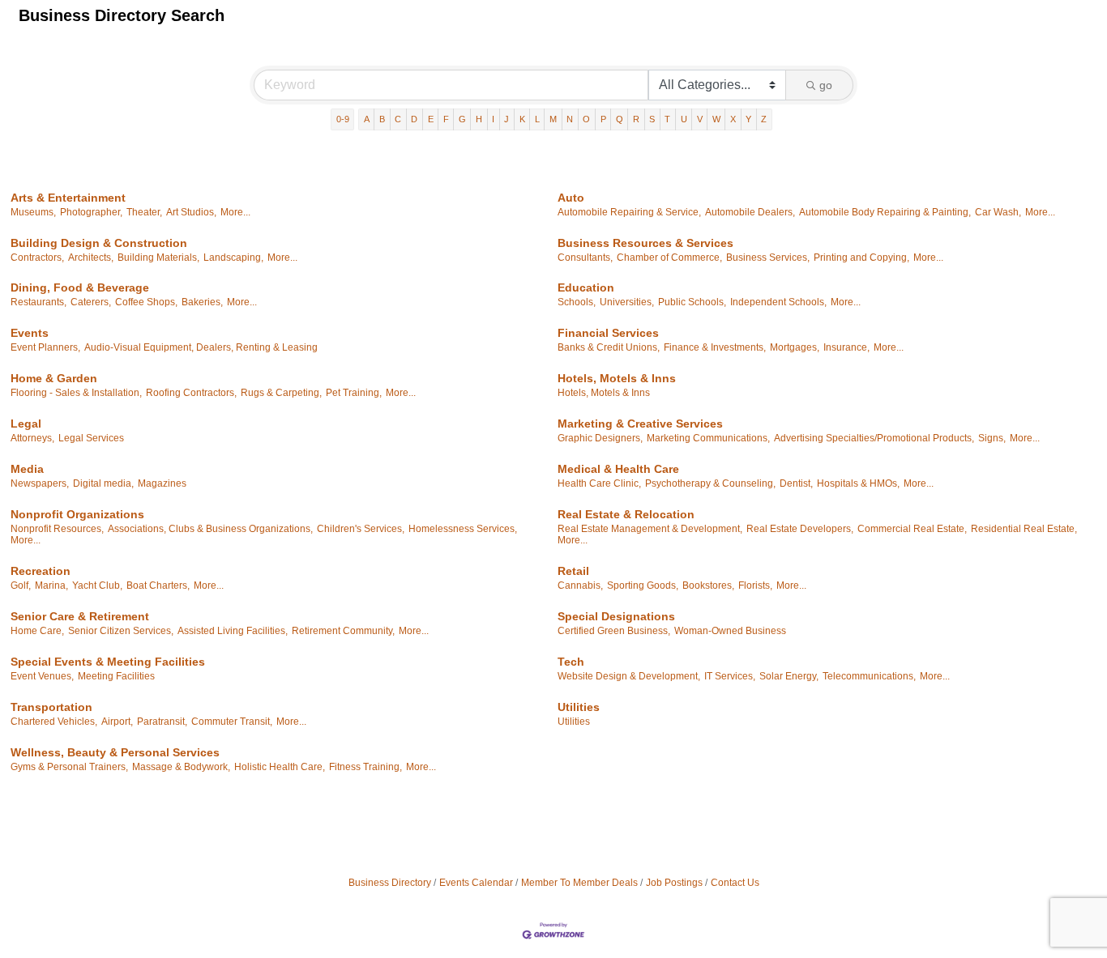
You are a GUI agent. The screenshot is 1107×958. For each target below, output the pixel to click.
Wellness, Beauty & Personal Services (115, 752)
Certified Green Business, (614, 631)
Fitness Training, (365, 767)
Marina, (51, 585)
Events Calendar (476, 882)
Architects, (90, 257)
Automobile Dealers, (750, 212)
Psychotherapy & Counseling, (710, 483)
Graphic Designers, (600, 438)
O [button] (586, 119)
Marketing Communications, (708, 438)
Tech (571, 661)
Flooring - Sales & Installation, (76, 392)
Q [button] (619, 119)
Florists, (755, 585)
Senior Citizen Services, (120, 631)
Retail (573, 570)
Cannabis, (580, 585)
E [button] (431, 119)
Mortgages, (794, 347)
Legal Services (91, 438)
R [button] (636, 119)
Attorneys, (32, 438)
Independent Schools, (778, 302)
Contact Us (735, 882)
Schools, (577, 302)
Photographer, (91, 212)
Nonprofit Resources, (57, 528)
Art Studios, (191, 212)
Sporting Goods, (642, 585)
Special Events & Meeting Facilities (108, 661)
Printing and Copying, (861, 257)
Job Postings (674, 882)
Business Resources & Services (645, 242)
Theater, (144, 212)
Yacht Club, (97, 585)
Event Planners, (45, 347)
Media (27, 468)
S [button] (652, 119)
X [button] (733, 119)
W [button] (716, 119)
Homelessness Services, (462, 528)
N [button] (569, 119)
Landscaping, (233, 257)
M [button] (553, 119)
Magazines (162, 483)
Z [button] (764, 119)
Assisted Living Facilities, (232, 631)
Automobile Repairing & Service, (629, 212)
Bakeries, (202, 302)
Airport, (117, 721)
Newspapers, (40, 483)
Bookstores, (708, 585)
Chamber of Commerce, (669, 257)
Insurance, (846, 347)
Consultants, (585, 257)
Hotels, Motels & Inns (617, 378)
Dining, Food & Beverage (80, 287)
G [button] (462, 119)
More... (235, 212)
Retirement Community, (343, 631)
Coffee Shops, (146, 302)
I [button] (493, 119)
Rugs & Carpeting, (281, 392)
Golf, (21, 585)
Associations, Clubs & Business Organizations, (210, 528)
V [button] (700, 119)
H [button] (479, 119)
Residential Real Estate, (1024, 528)
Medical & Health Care (618, 468)
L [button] (537, 119)
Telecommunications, (869, 676)
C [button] (398, 119)
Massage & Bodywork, (181, 767)
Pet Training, (354, 392)
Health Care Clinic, (599, 483)
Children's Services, (360, 528)
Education (586, 287)
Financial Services (608, 332)
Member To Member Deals (579, 882)
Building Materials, (158, 257)
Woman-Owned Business (730, 631)
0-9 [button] (342, 119)
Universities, (627, 302)
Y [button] (748, 119)
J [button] (506, 119)
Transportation (51, 706)
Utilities (579, 706)
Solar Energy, (788, 676)
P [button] (603, 119)
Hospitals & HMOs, (858, 483)
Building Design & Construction (99, 242)
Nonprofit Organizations (77, 514)
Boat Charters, (158, 585)
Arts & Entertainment (68, 197)
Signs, (992, 438)
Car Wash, (998, 212)
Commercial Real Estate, (912, 528)
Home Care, (37, 631)
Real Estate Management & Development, (650, 528)
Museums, (33, 212)
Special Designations (616, 616)
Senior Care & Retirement (80, 616)
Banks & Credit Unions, (609, 347)
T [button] (667, 119)
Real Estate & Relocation (626, 514)
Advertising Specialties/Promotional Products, (874, 438)
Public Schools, (692, 302)
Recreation (41, 570)
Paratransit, (162, 721)
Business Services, (768, 257)
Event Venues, (42, 676)
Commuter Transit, (231, 721)
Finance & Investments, (715, 347)
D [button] (414, 119)
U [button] (684, 119)
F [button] (446, 119)
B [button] (382, 119)
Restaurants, (38, 302)
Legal (26, 423)
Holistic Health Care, (279, 767)
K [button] (522, 119)
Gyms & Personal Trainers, (69, 767)
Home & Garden (54, 378)
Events (30, 332)
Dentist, (796, 483)
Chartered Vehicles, (54, 721)
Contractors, (37, 257)
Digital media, (103, 483)
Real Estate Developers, (799, 528)
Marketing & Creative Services (640, 423)
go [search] (825, 85)
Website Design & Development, (629, 676)
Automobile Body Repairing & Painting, (885, 212)
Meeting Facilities (116, 676)
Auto (571, 197)
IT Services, (729, 676)
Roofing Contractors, (191, 392)
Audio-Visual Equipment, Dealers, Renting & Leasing (201, 347)
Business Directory (389, 882)
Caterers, (91, 302)
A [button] (367, 119)
